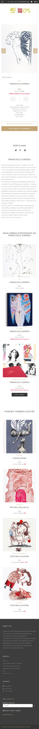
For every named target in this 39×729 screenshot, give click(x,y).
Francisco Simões (20, 84)
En (12, 1)
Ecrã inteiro (8, 77)
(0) (37, 1)
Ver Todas (19, 394)
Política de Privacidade (11, 666)
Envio (5, 661)
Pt (9, 1)
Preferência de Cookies (11, 668)
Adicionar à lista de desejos (19, 124)
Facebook (8, 686)
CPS (8, 699)
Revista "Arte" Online (12, 710)
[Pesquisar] (28, 2)
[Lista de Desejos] (31, 2)
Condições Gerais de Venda (12, 663)
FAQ (4, 671)
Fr (19, 1)
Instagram (9, 691)
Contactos (7, 673)
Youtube (8, 688)
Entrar (23, 1)
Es (16, 1)
